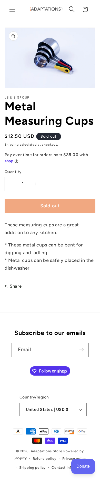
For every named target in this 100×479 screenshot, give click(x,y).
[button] (12, 9)
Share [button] (16, 286)
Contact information (69, 467)
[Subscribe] (81, 350)
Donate (83, 466)
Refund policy (44, 458)
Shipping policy (32, 467)
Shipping (12, 144)
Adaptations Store (46, 451)
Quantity (13, 171)
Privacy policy (74, 458)
